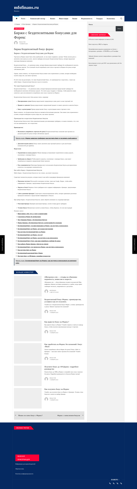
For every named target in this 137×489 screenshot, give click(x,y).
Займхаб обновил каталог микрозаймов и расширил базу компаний (105, 57)
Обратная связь (19, 469)
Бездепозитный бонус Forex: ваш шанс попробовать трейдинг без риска (39, 241)
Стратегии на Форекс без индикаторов (29, 216)
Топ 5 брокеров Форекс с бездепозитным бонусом (32, 220)
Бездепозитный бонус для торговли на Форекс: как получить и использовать (41, 247)
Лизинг (74, 19)
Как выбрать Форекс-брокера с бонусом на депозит (33, 244)
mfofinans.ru (26, 7)
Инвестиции (63, 19)
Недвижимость (86, 19)
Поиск (91, 24)
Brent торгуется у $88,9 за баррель (98, 44)
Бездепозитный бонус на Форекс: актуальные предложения (35, 229)
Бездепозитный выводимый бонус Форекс (30, 253)
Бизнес (52, 19)
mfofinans (53, 290)
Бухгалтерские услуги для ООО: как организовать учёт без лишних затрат (105, 64)
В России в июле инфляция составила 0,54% (101, 39)
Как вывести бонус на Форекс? (56, 322)
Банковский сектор (37, 19)
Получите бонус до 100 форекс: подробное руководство (34, 256)
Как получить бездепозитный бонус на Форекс (31, 232)
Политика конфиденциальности (24, 474)
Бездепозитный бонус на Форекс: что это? (30, 235)
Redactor (22, 42)
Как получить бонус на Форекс (27, 250)
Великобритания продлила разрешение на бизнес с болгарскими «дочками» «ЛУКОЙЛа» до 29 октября (103, 50)
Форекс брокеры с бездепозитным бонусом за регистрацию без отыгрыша (40, 223)
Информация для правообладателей (25, 464)
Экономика (110, 19)
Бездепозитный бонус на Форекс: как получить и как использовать (38, 238)
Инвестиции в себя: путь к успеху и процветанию (32, 213)
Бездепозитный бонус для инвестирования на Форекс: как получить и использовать (43, 226)
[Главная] (16, 18)
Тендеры (99, 19)
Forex (23, 19)
